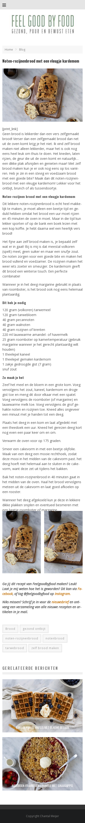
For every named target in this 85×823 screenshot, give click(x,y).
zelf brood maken (45, 648)
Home (9, 50)
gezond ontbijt (34, 629)
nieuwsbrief (60, 602)
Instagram (62, 593)
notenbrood (55, 638)
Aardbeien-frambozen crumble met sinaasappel (42, 785)
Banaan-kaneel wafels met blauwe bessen (42, 727)
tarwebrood (14, 648)
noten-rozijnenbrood (21, 638)
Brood (10, 629)
